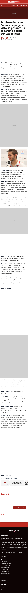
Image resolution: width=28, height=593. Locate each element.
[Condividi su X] (7, 38)
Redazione (3, 580)
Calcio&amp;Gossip (5, 561)
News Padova (23, 5)
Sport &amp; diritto (5, 573)
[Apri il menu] (2, 2)
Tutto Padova (14, 5)
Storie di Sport (4, 559)
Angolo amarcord (5, 567)
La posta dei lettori (5, 565)
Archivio (3, 588)
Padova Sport (4, 5)
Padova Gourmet (5, 571)
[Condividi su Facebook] (4, 38)
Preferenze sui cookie (6, 590)
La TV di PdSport (5, 569)
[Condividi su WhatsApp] (2, 38)
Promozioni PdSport (6, 563)
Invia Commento (20, 508)
